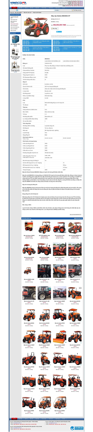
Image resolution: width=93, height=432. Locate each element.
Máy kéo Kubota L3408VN (59, 366)
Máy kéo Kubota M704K (29, 257)
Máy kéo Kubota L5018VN (44, 388)
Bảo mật (31, 7)
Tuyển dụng (57, 7)
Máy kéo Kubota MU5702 (75, 301)
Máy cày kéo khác (14, 19)
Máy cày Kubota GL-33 (75, 279)
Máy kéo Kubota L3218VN (44, 366)
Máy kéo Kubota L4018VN (75, 366)
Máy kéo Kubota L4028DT (75, 323)
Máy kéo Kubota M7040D (29, 366)
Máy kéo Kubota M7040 (60, 323)
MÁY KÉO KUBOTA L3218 (44, 235)
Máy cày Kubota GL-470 (29, 301)
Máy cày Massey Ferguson (14, 22)
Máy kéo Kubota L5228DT (59, 345)
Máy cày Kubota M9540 (44, 257)
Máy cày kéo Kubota (14, 23)
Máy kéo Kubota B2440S (29, 323)
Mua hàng (55, 28)
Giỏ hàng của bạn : (78, 10)
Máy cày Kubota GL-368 (44, 301)
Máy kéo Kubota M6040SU (59, 388)
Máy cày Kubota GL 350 (44, 279)
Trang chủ (14, 7)
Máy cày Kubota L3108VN (29, 235)
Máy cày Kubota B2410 (59, 257)
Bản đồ (81, 1)
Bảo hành (37, 7)
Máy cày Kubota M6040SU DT (75, 214)
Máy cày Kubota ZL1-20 (60, 279)
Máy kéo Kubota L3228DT (29, 345)
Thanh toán (51, 7)
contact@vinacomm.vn (17, 427)
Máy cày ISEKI (13, 30)
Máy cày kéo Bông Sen (15, 27)
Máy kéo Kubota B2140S (44, 323)
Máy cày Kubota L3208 (75, 257)
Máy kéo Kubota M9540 (29, 410)
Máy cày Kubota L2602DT (59, 301)
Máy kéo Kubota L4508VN (29, 388)
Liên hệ (63, 7)
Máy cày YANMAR (14, 28)
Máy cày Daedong (14, 25)
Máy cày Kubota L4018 (59, 235)
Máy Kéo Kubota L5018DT (44, 345)
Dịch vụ (26, 7)
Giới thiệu (20, 7)
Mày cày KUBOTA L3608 (29, 279)
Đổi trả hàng (44, 7)
